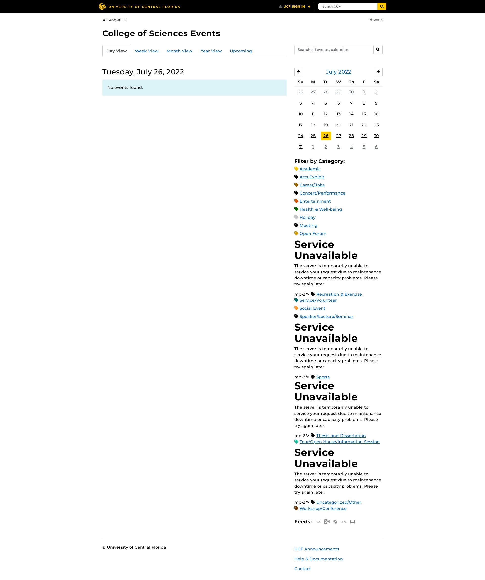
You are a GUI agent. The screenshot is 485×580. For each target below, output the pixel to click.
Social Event (312, 308)
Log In (378, 19)
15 (364, 114)
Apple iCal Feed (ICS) (318, 522)
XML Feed (344, 522)
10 (301, 114)
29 (338, 92)
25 (313, 135)
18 (313, 125)
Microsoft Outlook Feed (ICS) (327, 522)
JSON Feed (352, 522)
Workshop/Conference (323, 508)
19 (326, 125)
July (331, 72)
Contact (302, 568)
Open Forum (313, 233)
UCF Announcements (316, 549)
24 (300, 135)
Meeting (308, 225)
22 (364, 125)
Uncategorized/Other (338, 502)
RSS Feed (335, 522)
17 (301, 125)
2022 (344, 72)
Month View (179, 51)
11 (313, 114)
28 (326, 92)
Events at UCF (117, 20)
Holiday (308, 217)
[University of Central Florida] (139, 6)
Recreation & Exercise (339, 294)
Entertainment (315, 201)
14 (351, 114)
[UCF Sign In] (295, 6)
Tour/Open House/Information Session (340, 441)
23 (376, 125)
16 (376, 114)
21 (351, 125)
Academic (310, 168)
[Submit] (381, 6)
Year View (211, 51)
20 (338, 125)
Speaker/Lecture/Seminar (326, 316)
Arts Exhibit (312, 177)
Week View (147, 51)
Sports (323, 377)
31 (301, 146)
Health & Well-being (321, 209)
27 (313, 92)
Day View (116, 51)
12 (326, 114)
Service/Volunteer (318, 300)
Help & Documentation (318, 559)
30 (351, 92)
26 (300, 92)
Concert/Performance (322, 193)
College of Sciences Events (161, 33)
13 (339, 114)
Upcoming (241, 51)
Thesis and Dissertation (341, 435)
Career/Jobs (312, 185)
